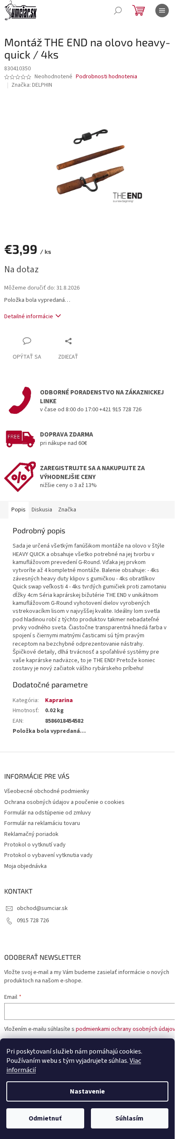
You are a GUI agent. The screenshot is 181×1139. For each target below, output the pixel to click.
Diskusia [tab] (42, 510)
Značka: (31, 85)
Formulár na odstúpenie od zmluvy (47, 813)
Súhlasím (129, 1118)
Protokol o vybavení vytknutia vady (48, 855)
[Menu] (162, 10)
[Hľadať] (117, 10)
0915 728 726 (33, 920)
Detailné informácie (28, 316)
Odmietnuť (45, 1118)
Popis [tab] (18, 510)
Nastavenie (87, 1091)
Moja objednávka (25, 866)
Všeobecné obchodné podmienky (46, 791)
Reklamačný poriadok (31, 834)
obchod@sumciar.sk (42, 908)
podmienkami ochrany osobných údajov (126, 1029)
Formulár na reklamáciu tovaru (42, 823)
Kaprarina (59, 700)
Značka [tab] (67, 510)
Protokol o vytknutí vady (35, 845)
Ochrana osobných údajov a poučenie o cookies (64, 802)
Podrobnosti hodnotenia (106, 77)
